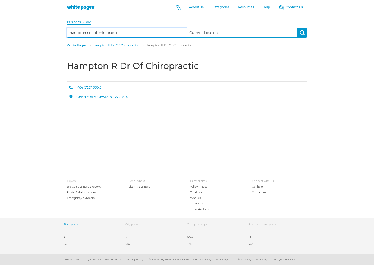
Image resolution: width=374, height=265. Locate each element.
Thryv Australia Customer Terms (103, 259)
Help (266, 7)
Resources (246, 7)
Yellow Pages (198, 186)
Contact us (259, 192)
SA (65, 244)
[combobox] (127, 32)
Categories (221, 7)
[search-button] (302, 32)
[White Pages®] (81, 7)
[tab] (80, 22)
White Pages (77, 45)
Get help (257, 186)
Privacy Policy (135, 259)
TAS (189, 244)
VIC (127, 244)
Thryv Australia (200, 209)
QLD (252, 237)
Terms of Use (72, 259)
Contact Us (294, 7)
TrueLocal (196, 192)
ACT (66, 237)
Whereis (195, 198)
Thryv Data (197, 203)
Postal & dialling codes (81, 192)
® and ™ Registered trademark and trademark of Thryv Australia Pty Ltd (191, 259)
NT (127, 237)
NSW (190, 237)
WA (251, 244)
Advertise (196, 7)
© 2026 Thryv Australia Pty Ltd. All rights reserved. (266, 259)
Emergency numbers (81, 198)
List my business (139, 186)
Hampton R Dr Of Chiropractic (116, 45)
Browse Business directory (84, 186)
